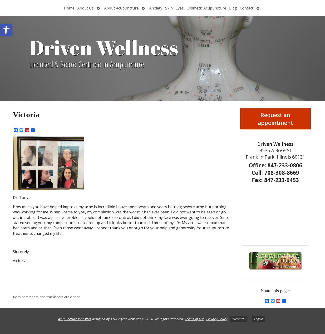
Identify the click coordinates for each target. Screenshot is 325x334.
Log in (258, 319)
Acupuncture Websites (74, 319)
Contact (246, 8)
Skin (169, 8)
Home (69, 8)
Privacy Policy (216, 319)
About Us (85, 8)
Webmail (239, 319)
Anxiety (155, 8)
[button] (6, 30)
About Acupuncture (121, 8)
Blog (233, 8)
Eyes (180, 8)
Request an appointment (275, 119)
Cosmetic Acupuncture (206, 8)
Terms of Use (194, 319)
